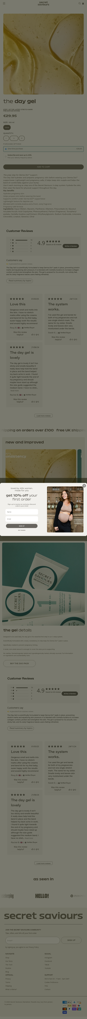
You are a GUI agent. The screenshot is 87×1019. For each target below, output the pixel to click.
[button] (21, 526)
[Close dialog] (84, 486)
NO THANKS (21, 530)
